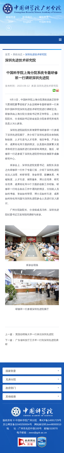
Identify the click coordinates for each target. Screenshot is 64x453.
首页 (7, 54)
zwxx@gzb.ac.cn (38, 432)
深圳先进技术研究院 (36, 54)
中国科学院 (45, 21)
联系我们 (27, 17)
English (27, 21)
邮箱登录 (11, 17)
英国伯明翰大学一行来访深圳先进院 (34, 334)
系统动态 (17, 54)
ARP (10, 21)
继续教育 (44, 17)
